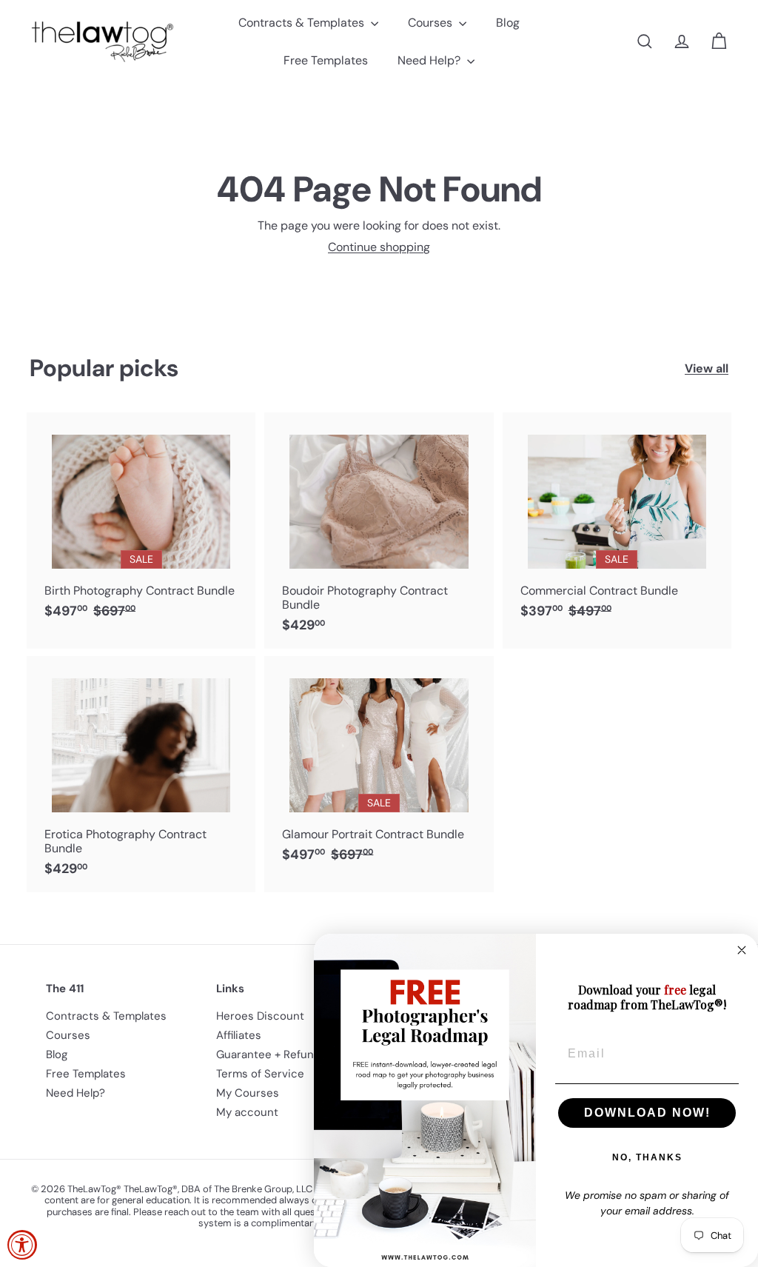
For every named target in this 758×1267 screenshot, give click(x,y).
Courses (431, 22)
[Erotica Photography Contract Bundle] (141, 774)
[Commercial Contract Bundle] (617, 523)
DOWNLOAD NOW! (647, 1112)
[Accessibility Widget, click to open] (22, 1245)
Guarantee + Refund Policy (285, 1054)
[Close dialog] (742, 950)
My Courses (247, 1093)
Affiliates (238, 1035)
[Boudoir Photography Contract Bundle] (378, 530)
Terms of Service (260, 1073)
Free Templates (326, 60)
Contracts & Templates (302, 22)
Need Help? (430, 60)
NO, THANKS (647, 1157)
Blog (508, 22)
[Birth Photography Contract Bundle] (141, 523)
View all (706, 368)
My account (247, 1112)
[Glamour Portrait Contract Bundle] (378, 767)
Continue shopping (379, 247)
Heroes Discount (260, 1016)
